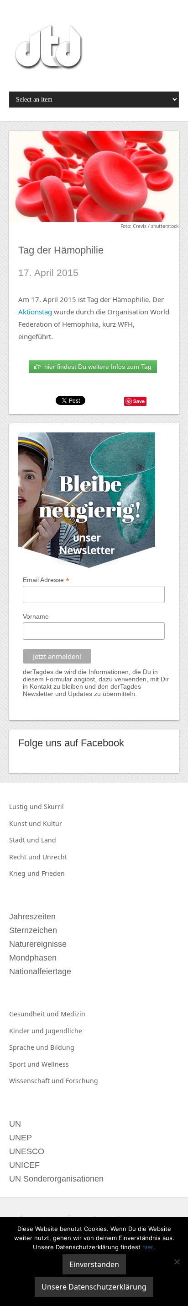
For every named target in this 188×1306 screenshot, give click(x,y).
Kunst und (26, 823)
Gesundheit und (35, 1013)
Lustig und (26, 806)
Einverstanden (94, 1264)
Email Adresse (46, 580)
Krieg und (25, 873)
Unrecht (54, 857)
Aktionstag (35, 311)
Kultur (52, 823)
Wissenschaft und (37, 1080)
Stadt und (25, 840)
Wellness (55, 1064)
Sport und (25, 1064)
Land (48, 840)
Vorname (36, 616)
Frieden (53, 873)
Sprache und (29, 1047)
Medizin (73, 1013)
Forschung (82, 1080)
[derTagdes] (47, 48)
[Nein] (176, 1261)
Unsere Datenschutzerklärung (94, 1287)
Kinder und (27, 1030)
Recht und (25, 857)
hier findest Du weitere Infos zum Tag (96, 366)
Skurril (54, 806)
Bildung (62, 1047)
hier (147, 1247)
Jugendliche (64, 1030)
